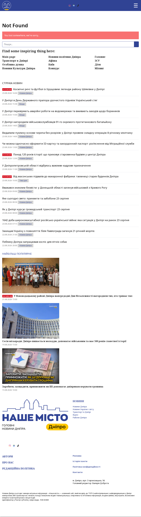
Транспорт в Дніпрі (15, 60)
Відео (75, 414)
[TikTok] (78, 5)
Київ (51, 64)
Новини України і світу (83, 409)
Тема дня (23, 180)
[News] (74, 5)
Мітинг (99, 68)
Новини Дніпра (25, 93)
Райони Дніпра (80, 417)
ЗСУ (97, 60)
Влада (22, 104)
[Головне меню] (136, 5)
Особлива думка (13, 64)
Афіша (52, 60)
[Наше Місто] (6, 5)
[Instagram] (70, 5)
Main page (8, 56)
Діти (98, 64)
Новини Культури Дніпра (18, 68)
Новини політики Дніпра (64, 56)
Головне (100, 56)
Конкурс (53, 68)
